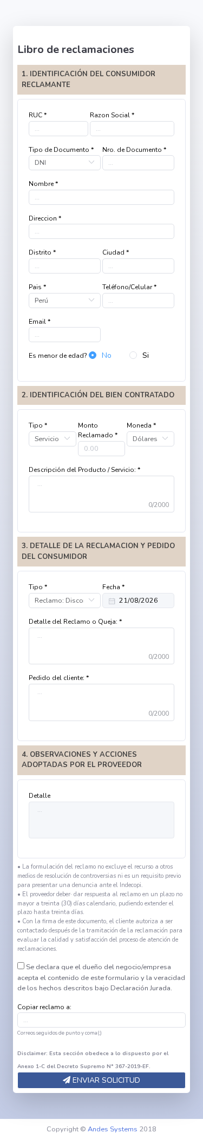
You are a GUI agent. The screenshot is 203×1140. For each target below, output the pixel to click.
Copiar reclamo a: (44, 1007)
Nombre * (43, 183)
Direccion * (45, 218)
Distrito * (42, 252)
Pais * (37, 287)
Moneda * (141, 425)
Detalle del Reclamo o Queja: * (75, 621)
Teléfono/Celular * (129, 287)
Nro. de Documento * (134, 149)
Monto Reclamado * (97, 430)
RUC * (38, 115)
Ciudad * (115, 252)
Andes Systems (112, 1129)
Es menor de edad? (58, 355)
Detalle (39, 795)
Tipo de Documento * (61, 149)
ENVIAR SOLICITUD (105, 1080)
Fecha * (113, 587)
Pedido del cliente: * (59, 678)
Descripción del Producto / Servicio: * (84, 469)
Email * (39, 321)
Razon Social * (112, 115)
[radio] (100, 356)
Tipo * (38, 425)
